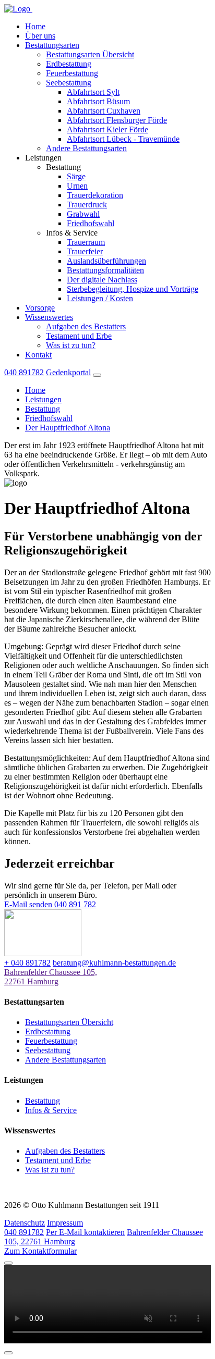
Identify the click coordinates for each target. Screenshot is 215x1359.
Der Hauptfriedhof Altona (67, 427)
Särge (76, 176)
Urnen (77, 185)
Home (35, 26)
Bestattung (42, 408)
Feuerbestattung (72, 73)
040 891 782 (75, 904)
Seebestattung (68, 82)
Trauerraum (86, 242)
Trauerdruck (87, 204)
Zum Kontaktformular (40, 1250)
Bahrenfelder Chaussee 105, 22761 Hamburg (50, 977)
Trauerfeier (85, 251)
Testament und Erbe (79, 335)
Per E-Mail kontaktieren (85, 1232)
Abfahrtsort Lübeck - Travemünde (123, 138)
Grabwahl (83, 213)
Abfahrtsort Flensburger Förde (117, 120)
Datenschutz (24, 1222)
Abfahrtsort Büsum (98, 101)
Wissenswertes (49, 317)
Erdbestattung (68, 63)
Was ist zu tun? (70, 345)
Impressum (65, 1222)
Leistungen (43, 399)
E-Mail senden (28, 904)
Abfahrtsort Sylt (93, 92)
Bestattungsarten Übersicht (90, 54)
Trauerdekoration (95, 195)
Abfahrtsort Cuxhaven (103, 110)
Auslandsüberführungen (106, 260)
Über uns (40, 35)
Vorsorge (40, 307)
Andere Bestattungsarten (86, 148)
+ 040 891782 (27, 962)
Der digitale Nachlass (102, 279)
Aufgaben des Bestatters (86, 326)
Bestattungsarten (52, 45)
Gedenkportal (68, 372)
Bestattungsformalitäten (105, 270)
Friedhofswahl (90, 223)
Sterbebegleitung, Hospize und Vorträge (132, 289)
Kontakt (38, 354)
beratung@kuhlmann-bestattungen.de (114, 962)
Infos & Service (51, 1110)
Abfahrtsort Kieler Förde (107, 129)
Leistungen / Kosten (100, 298)
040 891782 (24, 372)
